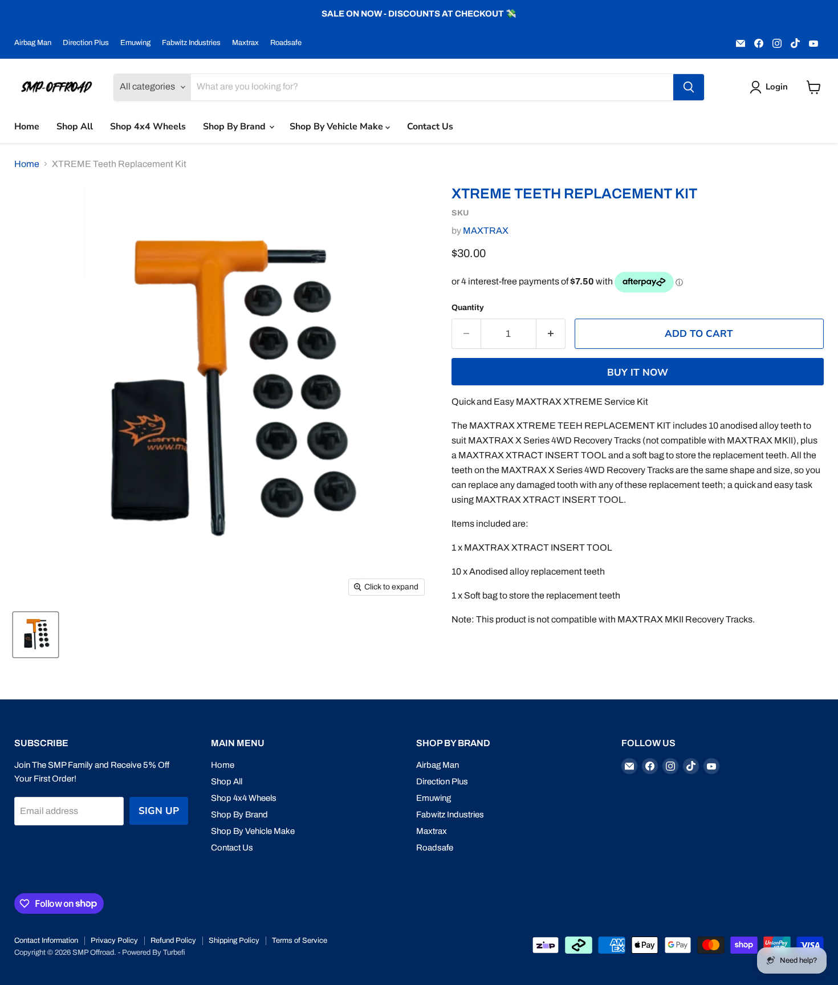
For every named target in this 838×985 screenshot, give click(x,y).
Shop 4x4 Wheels (148, 126)
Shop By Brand (235, 126)
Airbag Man (32, 43)
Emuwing (135, 43)
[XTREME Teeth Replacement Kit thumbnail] (35, 634)
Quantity (467, 307)
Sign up (159, 810)
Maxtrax (245, 43)
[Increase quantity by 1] (551, 334)
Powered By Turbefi (153, 952)
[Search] (688, 87)
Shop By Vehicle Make (337, 126)
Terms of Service (299, 941)
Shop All (74, 126)
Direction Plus (86, 43)
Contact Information (46, 941)
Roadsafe (286, 43)
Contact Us (430, 126)
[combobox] (432, 87)
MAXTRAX (486, 230)
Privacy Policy (114, 941)
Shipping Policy (234, 941)
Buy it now (637, 372)
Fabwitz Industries (191, 43)
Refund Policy (173, 941)
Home (26, 126)
